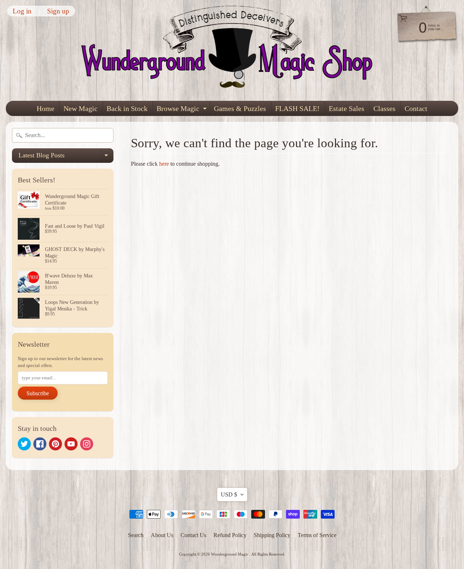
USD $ (229, 494)
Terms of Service (317, 535)
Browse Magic (182, 110)
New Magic (80, 108)
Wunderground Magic (230, 554)
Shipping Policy (272, 535)
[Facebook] (39, 443)
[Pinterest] (55, 443)
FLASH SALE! (297, 108)
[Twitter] (24, 443)
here (164, 164)
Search (136, 535)
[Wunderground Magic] (232, 50)
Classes (384, 108)
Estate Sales (346, 108)
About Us (162, 535)
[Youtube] (71, 443)
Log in (22, 11)
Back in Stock (127, 108)
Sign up (58, 11)
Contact (416, 108)
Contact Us (193, 535)
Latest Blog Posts (65, 157)
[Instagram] (86, 443)
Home (45, 108)
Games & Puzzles (240, 108)
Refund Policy (230, 535)
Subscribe (37, 393)
